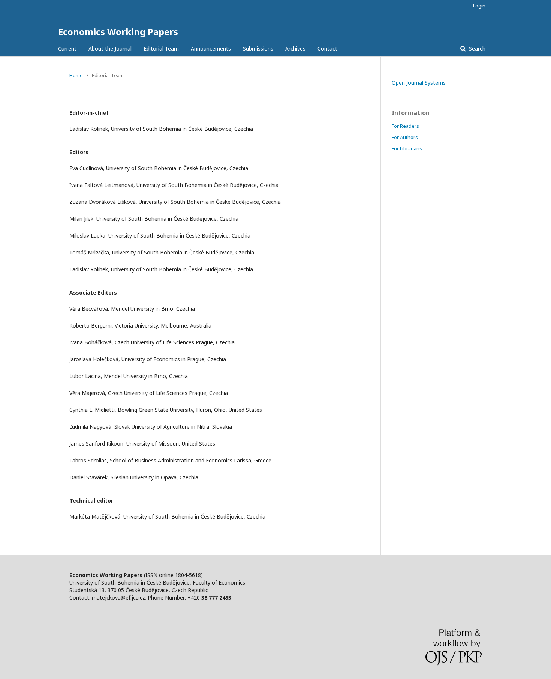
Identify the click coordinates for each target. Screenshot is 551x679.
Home (76, 75)
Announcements (211, 48)
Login (479, 5)
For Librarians (407, 148)
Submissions (258, 48)
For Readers (405, 126)
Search (476, 48)
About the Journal (110, 48)
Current (67, 48)
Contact (327, 48)
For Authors (405, 137)
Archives (295, 48)
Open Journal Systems (419, 82)
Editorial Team (161, 48)
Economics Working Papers (118, 31)
